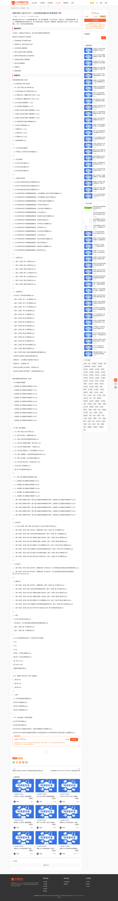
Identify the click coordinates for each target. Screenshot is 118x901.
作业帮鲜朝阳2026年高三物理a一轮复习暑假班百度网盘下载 (99, 220)
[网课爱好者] (19, 3)
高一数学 (86, 372)
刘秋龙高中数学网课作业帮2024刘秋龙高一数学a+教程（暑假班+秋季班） (99, 214)
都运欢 (104, 418)
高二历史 (98, 421)
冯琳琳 (90, 409)
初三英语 (102, 380)
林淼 (94, 415)
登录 (47, 865)
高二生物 (91, 386)
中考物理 (101, 427)
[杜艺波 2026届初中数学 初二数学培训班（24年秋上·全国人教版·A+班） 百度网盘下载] (88, 322)
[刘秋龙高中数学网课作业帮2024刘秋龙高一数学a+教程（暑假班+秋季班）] (88, 214)
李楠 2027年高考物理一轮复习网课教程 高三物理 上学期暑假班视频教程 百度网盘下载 (46, 848)
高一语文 (96, 392)
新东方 (85, 389)
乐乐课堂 (89, 404)
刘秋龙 (101, 406)
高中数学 (63, 846)
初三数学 (86, 378)
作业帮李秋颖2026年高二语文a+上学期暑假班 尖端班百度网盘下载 (99, 227)
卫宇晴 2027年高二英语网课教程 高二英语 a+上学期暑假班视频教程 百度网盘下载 (23, 796)
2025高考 (103, 375)
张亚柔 (94, 409)
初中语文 (91, 401)
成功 (103, 415)
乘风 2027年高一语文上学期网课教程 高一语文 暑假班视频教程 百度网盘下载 (46, 822)
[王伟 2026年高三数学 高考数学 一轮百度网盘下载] (88, 334)
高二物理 (100, 366)
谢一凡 (91, 412)
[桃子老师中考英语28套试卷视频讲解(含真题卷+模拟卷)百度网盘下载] (88, 277)
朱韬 (94, 395)
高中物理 (40, 794)
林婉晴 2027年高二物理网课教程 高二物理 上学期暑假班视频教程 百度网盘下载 (23, 822)
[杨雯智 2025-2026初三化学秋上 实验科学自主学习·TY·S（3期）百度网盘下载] (88, 252)
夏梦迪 (96, 386)
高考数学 (86, 392)
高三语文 (20, 758)
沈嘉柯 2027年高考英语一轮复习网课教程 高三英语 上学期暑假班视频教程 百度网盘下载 (23, 848)
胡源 (101, 386)
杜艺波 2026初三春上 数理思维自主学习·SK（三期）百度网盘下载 (99, 107)
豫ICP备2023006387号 (39, 895)
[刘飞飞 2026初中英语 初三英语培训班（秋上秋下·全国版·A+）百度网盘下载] (88, 195)
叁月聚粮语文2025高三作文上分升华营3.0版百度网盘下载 (65, 770)
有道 (105, 363)
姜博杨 (102, 424)
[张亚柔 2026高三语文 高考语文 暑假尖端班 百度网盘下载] (88, 296)
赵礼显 (96, 380)
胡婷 (85, 427)
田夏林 (99, 404)
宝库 (72, 3)
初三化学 (86, 386)
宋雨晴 (85, 424)
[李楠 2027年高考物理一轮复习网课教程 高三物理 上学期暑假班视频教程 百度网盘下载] (46, 837)
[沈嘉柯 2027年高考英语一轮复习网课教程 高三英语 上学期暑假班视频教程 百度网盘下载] (23, 837)
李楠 (98, 424)
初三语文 (101, 383)
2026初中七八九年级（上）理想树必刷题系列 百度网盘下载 (99, 246)
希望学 (102, 369)
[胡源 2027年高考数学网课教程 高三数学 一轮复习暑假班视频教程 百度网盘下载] (69, 837)
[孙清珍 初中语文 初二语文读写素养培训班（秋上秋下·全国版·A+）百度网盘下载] (88, 145)
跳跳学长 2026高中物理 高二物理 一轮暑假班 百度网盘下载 (99, 290)
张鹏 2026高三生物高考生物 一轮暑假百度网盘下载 (99, 284)
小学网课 (42, 3)
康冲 (90, 415)
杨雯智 (94, 418)
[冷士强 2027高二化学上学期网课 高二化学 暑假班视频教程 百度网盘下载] (69, 785)
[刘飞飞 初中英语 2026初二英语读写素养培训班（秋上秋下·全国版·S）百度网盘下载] (88, 138)
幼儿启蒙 (34, 3)
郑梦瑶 (98, 415)
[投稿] (97, 2)
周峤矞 (104, 404)
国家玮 (14, 758)
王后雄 (100, 412)
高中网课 (57, 3)
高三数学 (94, 363)
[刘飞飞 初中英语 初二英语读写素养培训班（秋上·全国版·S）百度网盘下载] (88, 315)
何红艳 (103, 421)
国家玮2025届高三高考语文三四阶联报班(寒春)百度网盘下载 (27, 770)
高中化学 (63, 794)
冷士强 (85, 418)
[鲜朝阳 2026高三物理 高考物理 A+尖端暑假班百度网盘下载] (88, 239)
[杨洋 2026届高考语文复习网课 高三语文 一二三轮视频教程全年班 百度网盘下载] (88, 170)
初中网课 (50, 3)
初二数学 (90, 389)
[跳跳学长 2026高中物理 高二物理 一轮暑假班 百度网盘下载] (88, 290)
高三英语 (97, 369)
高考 (89, 363)
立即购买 (74, 739)
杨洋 (93, 421)
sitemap (59, 897)
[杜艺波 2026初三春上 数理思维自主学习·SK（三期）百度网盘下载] (88, 107)
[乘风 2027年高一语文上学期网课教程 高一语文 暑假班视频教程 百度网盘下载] (46, 811)
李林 (94, 398)
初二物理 (103, 401)
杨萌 (85, 421)
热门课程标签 (67, 881)
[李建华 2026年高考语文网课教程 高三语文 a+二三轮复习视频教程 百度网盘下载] (88, 119)
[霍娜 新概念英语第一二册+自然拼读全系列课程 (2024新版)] (88, 353)
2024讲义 (91, 383)
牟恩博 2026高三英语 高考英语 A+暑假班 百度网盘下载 (99, 258)
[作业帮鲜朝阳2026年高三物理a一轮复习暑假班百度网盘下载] (88, 220)
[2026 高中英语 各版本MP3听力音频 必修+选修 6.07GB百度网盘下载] (88, 233)
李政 (85, 404)
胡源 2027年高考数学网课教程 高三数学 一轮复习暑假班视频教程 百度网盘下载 (69, 848)
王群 (85, 395)
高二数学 (91, 369)
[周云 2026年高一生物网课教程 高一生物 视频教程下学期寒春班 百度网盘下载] (88, 176)
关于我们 (88, 881)
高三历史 (97, 375)
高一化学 (91, 380)
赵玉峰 (96, 406)
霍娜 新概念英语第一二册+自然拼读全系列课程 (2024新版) (99, 353)
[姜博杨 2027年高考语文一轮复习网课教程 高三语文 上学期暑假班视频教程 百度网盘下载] (69, 811)
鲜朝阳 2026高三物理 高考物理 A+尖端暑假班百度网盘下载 (99, 239)
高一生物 (86, 406)
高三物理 (100, 363)
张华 (90, 398)
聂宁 (85, 430)
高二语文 (86, 380)
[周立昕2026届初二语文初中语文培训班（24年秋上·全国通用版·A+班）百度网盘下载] (88, 341)
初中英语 (86, 401)
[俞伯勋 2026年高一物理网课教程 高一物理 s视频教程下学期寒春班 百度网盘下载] (88, 189)
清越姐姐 (89, 427)
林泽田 (89, 421)
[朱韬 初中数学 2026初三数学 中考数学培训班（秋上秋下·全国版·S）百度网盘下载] (88, 157)
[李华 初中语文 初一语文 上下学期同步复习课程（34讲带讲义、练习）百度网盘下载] (88, 100)
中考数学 (95, 427)
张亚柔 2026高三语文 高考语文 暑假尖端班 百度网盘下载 (99, 296)
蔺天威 (90, 418)
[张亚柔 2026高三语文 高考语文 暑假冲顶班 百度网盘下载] (88, 271)
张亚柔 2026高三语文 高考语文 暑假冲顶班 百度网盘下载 (99, 271)
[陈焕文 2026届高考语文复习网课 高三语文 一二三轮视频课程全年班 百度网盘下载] (88, 164)
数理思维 (97, 401)
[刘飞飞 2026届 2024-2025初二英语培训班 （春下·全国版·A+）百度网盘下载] (88, 347)
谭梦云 (85, 409)
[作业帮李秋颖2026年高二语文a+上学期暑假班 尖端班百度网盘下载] (88, 227)
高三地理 (91, 372)
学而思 (96, 383)
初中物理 (104, 409)
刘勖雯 (85, 383)
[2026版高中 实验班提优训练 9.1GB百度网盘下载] (88, 309)
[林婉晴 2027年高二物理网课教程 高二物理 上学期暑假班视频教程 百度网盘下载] (23, 811)
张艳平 (93, 424)
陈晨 (89, 424)
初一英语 (86, 412)
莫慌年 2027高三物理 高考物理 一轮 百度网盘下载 (99, 126)
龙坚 (99, 409)
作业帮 (85, 363)
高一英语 (86, 398)
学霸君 (15, 16)
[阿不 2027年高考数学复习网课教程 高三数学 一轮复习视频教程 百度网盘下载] (88, 132)
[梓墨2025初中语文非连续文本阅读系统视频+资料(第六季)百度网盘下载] (88, 265)
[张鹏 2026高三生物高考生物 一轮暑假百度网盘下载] (88, 284)
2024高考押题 (87, 366)
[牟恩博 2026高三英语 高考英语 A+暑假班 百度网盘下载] (88, 258)
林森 (104, 395)
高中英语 (21, 794)
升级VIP (102, 16)
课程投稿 (66, 884)
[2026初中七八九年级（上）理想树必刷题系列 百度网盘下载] (88, 246)
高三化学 (86, 369)
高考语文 (86, 415)
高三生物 (97, 372)
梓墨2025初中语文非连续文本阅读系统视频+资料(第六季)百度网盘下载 (99, 265)
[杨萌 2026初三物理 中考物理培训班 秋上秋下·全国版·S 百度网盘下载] (88, 151)
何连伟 (94, 404)
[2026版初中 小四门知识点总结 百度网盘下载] (88, 328)
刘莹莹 (91, 392)
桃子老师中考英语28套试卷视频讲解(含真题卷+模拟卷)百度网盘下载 (99, 277)
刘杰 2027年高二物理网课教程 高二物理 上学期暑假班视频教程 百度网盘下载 (46, 796)
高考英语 (99, 398)
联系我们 (88, 884)
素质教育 (65, 3)
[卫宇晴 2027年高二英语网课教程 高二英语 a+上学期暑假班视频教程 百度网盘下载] (23, 785)
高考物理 (91, 406)
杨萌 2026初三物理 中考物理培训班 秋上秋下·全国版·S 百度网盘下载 (99, 151)
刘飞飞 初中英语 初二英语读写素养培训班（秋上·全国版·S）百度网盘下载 (99, 315)
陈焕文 (95, 412)
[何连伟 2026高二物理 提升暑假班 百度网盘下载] (88, 303)
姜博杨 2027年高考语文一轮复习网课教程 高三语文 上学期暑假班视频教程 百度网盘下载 (69, 822)
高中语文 (37, 16)
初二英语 (99, 395)
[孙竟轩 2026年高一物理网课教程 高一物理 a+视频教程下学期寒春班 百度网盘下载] (88, 183)
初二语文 (102, 389)
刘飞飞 (99, 418)
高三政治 (91, 375)
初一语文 (89, 395)
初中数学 (97, 378)
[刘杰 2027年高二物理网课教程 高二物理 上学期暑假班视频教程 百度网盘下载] (46, 785)
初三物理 (103, 378)
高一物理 (103, 372)
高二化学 (86, 375)
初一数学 (96, 389)
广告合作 (88, 886)
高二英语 (91, 378)
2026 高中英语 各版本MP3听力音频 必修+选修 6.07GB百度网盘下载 (99, 233)
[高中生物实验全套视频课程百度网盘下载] (88, 208)
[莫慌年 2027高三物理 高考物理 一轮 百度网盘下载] (88, 126)
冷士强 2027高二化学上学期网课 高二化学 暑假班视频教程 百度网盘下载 (69, 796)
